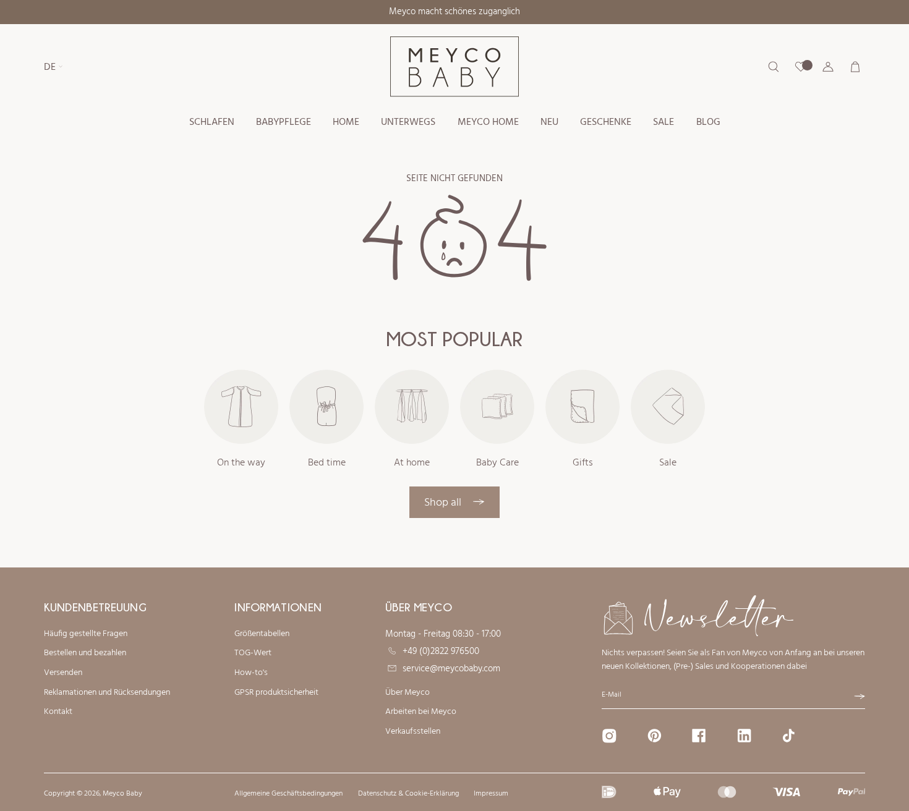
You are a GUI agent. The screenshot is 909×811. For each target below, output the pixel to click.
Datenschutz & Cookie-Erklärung (408, 794)
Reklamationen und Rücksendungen (107, 693)
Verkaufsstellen (412, 732)
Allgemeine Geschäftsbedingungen (288, 794)
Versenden (63, 673)
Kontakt (58, 712)
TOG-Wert (252, 653)
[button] (211, 123)
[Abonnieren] (859, 696)
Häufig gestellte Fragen (85, 634)
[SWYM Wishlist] (801, 67)
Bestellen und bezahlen (85, 653)
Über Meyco (407, 693)
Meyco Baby (122, 794)
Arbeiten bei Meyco (420, 712)
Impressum (491, 794)
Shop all (444, 503)
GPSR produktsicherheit (276, 693)
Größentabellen (261, 634)
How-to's (251, 673)
